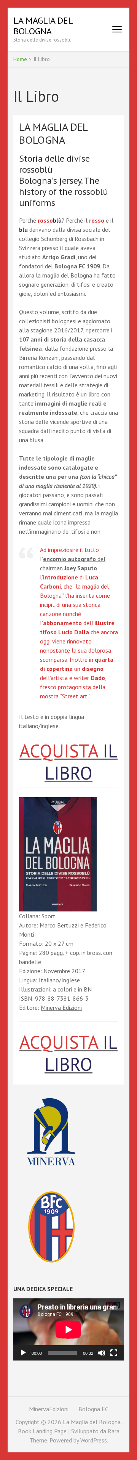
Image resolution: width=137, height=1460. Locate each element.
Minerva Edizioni (61, 1007)
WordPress (93, 1440)
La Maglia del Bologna (43, 25)
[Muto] (101, 1353)
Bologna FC (93, 1409)
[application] (68, 1329)
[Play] (23, 1353)
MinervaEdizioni (48, 1409)
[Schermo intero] (114, 1353)
